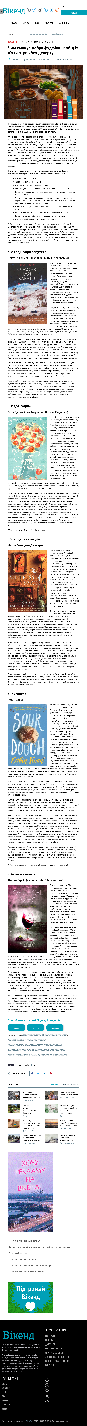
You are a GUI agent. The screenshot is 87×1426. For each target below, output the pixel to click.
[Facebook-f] (29, 10)
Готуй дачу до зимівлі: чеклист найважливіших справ (32, 1094)
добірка (27, 1065)
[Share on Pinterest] (50, 1073)
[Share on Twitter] (38, 1073)
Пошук (74, 13)
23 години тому (68, 1097)
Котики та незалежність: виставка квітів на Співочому (30, 1109)
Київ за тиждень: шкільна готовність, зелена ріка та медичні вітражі (68, 1109)
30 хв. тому (29, 1100)
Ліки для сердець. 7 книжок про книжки (26, 1040)
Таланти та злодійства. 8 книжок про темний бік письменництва (37, 1054)
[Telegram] (46, 10)
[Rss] (57, 10)
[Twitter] (34, 10)
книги (36, 1065)
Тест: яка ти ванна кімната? (22, 1259)
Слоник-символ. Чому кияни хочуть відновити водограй (32, 1137)
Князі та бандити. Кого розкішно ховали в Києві (68, 1137)
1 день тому (29, 1116)
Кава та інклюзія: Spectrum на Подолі (69, 1093)
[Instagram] (40, 10)
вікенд (19, 1065)
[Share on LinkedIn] (44, 1073)
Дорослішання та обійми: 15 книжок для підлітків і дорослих (36, 1049)
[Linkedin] (51, 10)
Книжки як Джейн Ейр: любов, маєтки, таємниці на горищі (35, 1044)
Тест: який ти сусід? (19, 1253)
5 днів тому (67, 1116)
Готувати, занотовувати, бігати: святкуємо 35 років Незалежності (32, 1124)
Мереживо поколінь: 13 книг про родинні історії (44, 1035)
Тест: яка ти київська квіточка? (24, 1241)
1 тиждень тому (31, 1143)
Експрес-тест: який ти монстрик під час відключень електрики (39, 1247)
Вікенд (16, 59)
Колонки (19, 34)
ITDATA (28, 1421)
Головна (10, 34)
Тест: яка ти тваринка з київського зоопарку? (31, 1265)
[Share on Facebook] (31, 1073)
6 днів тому (29, 1131)
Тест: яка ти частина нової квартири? (27, 1272)
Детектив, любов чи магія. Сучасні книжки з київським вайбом (69, 1123)
